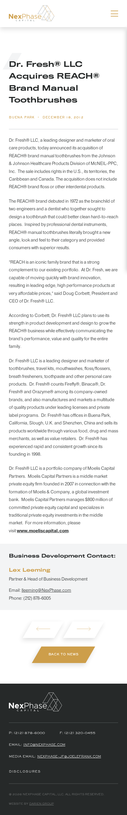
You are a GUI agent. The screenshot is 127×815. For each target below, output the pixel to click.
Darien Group (41, 804)
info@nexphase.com (44, 745)
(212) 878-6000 (29, 733)
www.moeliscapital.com (43, 531)
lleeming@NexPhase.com (46, 590)
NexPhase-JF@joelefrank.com (69, 757)
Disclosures (25, 771)
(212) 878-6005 (37, 598)
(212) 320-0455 (79, 733)
